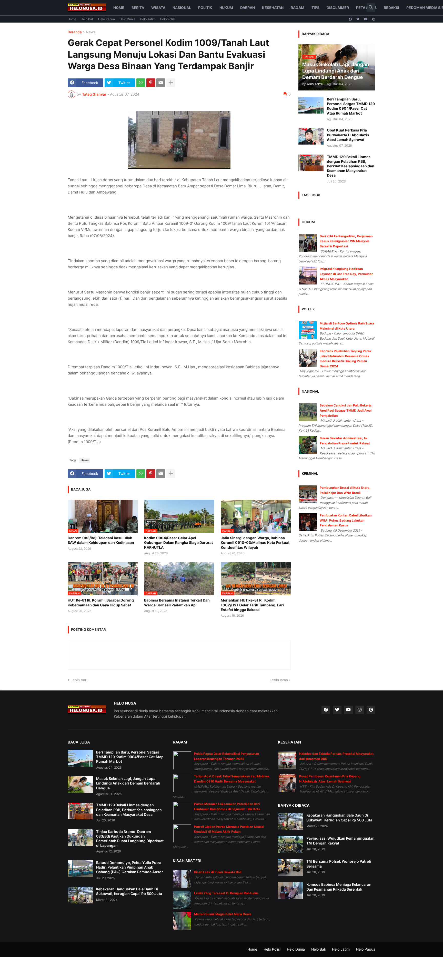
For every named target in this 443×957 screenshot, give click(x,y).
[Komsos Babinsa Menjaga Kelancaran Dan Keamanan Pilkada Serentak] (290, 890)
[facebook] (350, 19)
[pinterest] (373, 19)
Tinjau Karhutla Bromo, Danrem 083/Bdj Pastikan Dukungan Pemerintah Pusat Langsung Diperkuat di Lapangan (130, 838)
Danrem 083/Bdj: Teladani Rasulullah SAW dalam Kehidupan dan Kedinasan (101, 540)
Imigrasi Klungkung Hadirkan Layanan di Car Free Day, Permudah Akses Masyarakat (346, 274)
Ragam (297, 7)
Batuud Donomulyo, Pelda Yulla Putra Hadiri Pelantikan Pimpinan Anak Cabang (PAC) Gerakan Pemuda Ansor (129, 867)
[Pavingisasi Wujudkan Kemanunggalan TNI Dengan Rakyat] (290, 844)
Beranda (75, 32)
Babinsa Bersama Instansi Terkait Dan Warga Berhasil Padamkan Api (177, 602)
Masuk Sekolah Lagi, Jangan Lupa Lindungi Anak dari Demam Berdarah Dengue (128, 783)
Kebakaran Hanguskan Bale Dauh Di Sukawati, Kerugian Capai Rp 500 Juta (129, 891)
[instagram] (359, 710)
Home (118, 7)
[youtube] (366, 19)
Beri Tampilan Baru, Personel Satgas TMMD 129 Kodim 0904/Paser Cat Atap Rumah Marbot (351, 106)
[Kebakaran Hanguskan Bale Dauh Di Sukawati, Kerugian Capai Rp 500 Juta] (80, 895)
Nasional (182, 7)
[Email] (160, 82)
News (90, 32)
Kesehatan (273, 7)
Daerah (247, 7)
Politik (205, 7)
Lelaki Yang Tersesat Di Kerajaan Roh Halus (226, 893)
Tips (315, 7)
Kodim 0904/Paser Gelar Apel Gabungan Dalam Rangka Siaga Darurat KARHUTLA (178, 542)
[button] (371, 7)
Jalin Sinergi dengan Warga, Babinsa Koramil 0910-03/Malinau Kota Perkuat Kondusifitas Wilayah (255, 542)
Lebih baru (79, 680)
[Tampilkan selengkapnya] (170, 82)
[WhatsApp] (140, 82)
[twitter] (357, 19)
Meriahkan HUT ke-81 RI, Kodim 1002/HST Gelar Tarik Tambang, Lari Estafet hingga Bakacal (252, 605)
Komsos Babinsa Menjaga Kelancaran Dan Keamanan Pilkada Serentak (338, 886)
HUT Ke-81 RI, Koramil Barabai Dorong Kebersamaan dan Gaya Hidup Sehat (101, 602)
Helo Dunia (127, 19)
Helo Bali (87, 19)
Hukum (226, 7)
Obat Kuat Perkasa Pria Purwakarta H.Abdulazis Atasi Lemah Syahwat (348, 134)
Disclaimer (338, 7)
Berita (138, 7)
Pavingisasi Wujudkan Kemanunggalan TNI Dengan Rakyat (340, 840)
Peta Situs (366, 7)
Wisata (158, 7)
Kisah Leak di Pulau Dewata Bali (217, 872)
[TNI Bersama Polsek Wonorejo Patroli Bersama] (290, 867)
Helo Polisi (167, 19)
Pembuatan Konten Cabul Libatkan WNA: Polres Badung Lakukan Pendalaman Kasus (345, 520)
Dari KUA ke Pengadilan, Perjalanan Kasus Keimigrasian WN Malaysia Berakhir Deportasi (346, 241)
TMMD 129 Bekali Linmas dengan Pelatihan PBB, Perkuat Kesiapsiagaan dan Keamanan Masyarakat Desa (350, 166)
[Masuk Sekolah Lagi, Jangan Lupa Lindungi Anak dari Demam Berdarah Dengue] (80, 784)
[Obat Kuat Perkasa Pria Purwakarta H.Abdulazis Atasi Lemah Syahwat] (311, 136)
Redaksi (391, 7)
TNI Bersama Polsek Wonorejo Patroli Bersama (338, 863)
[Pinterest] (150, 82)
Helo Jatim (147, 19)
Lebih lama (279, 680)
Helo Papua (106, 19)
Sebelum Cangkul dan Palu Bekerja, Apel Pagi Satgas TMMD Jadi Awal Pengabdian (346, 410)
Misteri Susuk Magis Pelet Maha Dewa (222, 914)
